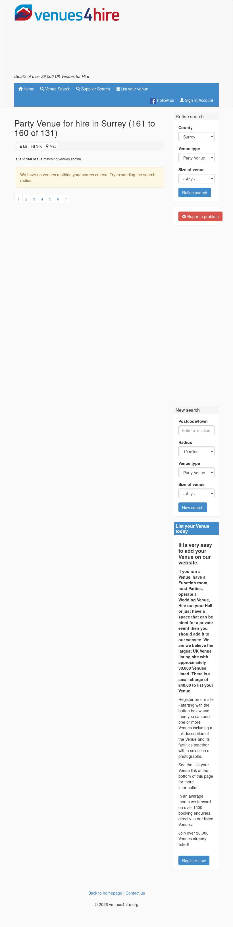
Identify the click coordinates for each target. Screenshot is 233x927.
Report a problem (202, 216)
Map (53, 146)
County (185, 127)
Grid (38, 146)
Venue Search (57, 89)
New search (192, 507)
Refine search (194, 192)
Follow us (165, 100)
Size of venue (191, 169)
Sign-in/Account (198, 100)
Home (28, 89)
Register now (194, 860)
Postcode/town (193, 421)
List (25, 146)
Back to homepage (105, 893)
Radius (185, 442)
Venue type (189, 148)
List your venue (134, 89)
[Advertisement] (173, 38)
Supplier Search (95, 89)
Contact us (135, 893)
